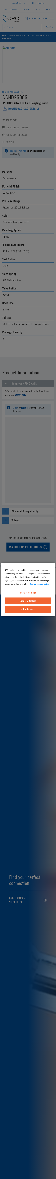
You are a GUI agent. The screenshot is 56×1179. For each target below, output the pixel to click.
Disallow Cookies (28, 600)
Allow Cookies (28, 609)
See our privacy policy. (39, 584)
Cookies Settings (28, 592)
